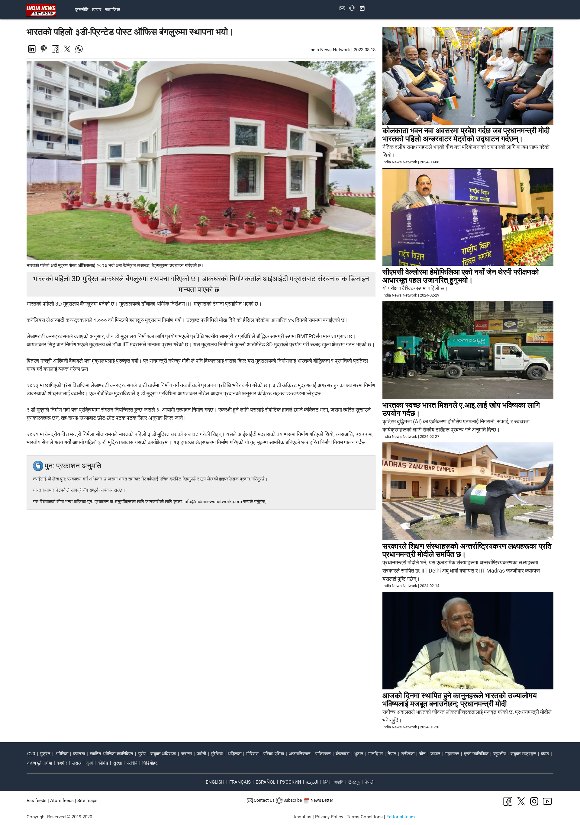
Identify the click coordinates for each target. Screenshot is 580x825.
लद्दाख (77, 763)
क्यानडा (79, 753)
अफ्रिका (234, 753)
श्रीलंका (407, 753)
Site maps (87, 800)
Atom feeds (62, 800)
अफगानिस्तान (300, 753)
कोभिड (103, 763)
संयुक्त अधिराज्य (163, 753)
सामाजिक (112, 9)
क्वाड (545, 753)
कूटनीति (81, 9)
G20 (31, 753)
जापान (435, 753)
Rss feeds (37, 800)
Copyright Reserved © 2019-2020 (59, 817)
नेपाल (392, 753)
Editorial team (400, 817)
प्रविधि (132, 763)
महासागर (452, 753)
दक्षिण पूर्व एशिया (39, 763)
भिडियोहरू (150, 763)
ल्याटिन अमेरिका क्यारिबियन (111, 753)
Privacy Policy (329, 817)
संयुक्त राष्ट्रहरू (523, 753)
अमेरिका (61, 753)
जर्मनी (201, 753)
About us (302, 817)
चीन (422, 753)
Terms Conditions (365, 817)
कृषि (89, 763)
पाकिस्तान (323, 753)
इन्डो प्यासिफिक (476, 753)
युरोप (142, 753)
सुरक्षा (117, 763)
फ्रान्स (186, 753)
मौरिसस (252, 753)
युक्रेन (45, 753)
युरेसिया (217, 753)
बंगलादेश (343, 753)
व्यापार (97, 9)
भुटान (358, 753)
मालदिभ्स (375, 753)
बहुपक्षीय (499, 753)
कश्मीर (62, 763)
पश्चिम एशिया (273, 753)
